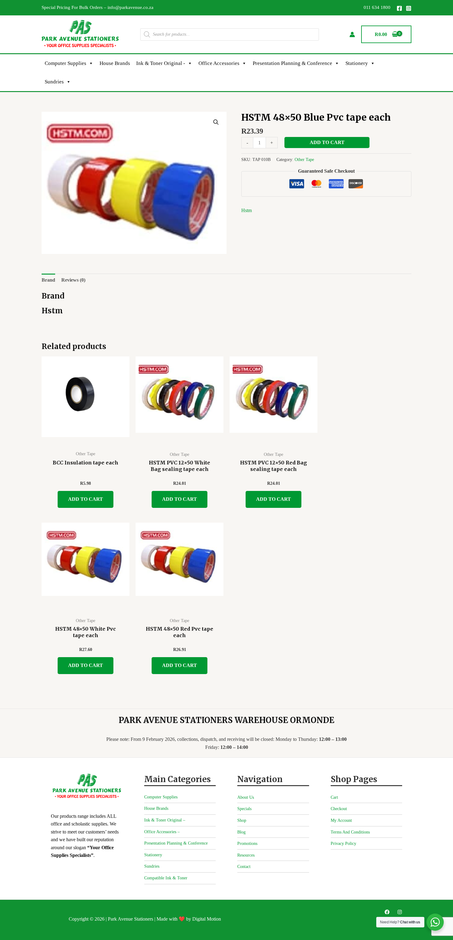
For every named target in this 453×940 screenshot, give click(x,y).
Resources (246, 855)
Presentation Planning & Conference (292, 63)
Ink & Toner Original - (160, 63)
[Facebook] (399, 8)
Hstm (246, 210)
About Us (245, 797)
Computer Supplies (65, 63)
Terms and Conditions (350, 832)
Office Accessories (218, 63)
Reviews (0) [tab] (73, 280)
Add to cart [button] (85, 499)
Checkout (339, 808)
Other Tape (304, 159)
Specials (244, 808)
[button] (216, 122)
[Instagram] (408, 8)
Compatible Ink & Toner (165, 878)
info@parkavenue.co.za (130, 7)
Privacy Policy (343, 843)
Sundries (54, 82)
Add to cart (327, 142)
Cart (334, 797)
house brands (115, 63)
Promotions (247, 843)
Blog (241, 832)
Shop (241, 820)
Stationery (356, 63)
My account (341, 820)
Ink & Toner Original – (164, 820)
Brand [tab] (48, 280)
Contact (244, 866)
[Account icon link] (352, 34)
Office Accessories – (162, 832)
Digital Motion (206, 919)
